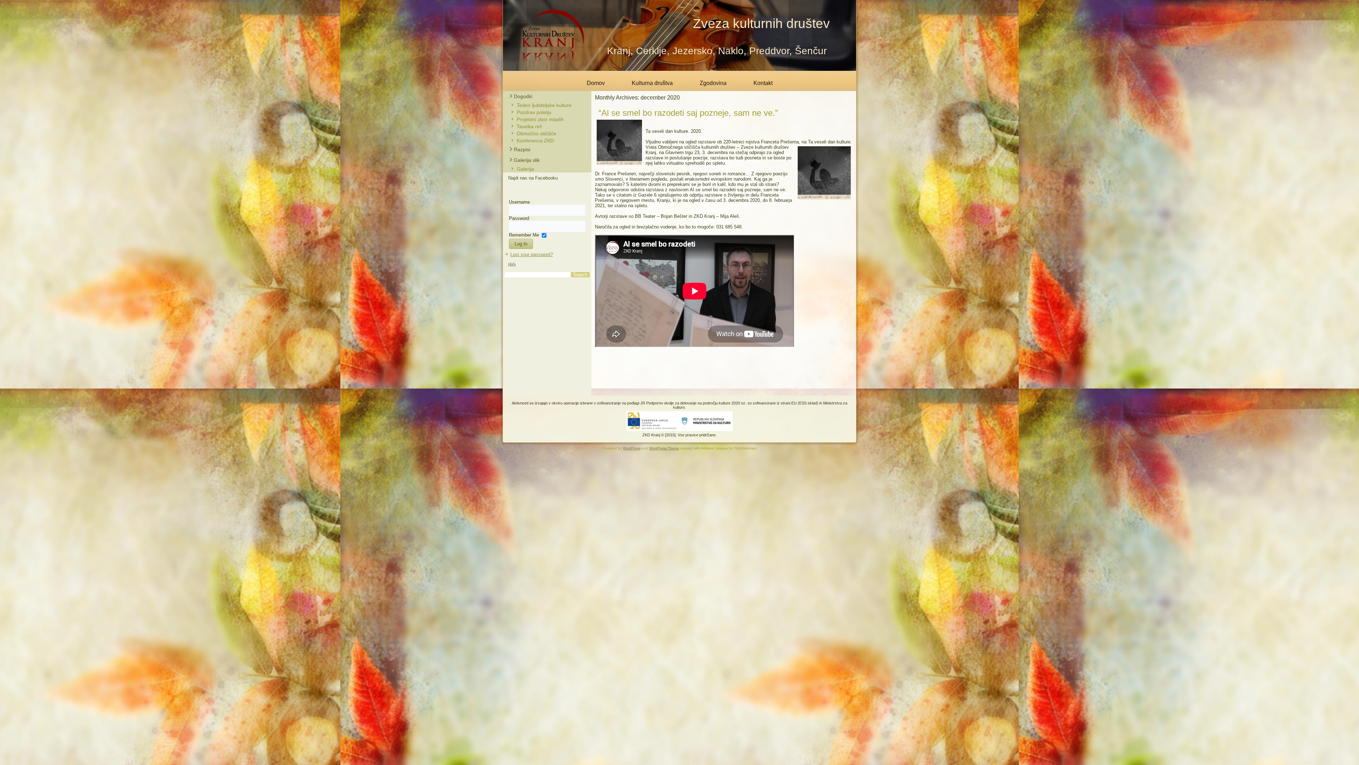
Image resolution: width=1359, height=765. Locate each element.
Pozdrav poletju (534, 112)
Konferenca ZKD (535, 140)
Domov (596, 83)
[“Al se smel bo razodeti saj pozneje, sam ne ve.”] (620, 167)
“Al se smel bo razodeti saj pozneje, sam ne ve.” (688, 113)
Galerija (525, 169)
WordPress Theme (664, 448)
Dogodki (523, 96)
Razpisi (522, 149)
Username (519, 202)
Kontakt (763, 83)
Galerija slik (527, 160)
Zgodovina (713, 83)
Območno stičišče (536, 133)
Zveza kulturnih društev (761, 23)
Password (519, 218)
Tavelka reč (529, 126)
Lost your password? (531, 254)
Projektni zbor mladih (540, 119)
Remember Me (524, 234)
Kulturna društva (652, 83)
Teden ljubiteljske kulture (544, 105)
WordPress (632, 448)
